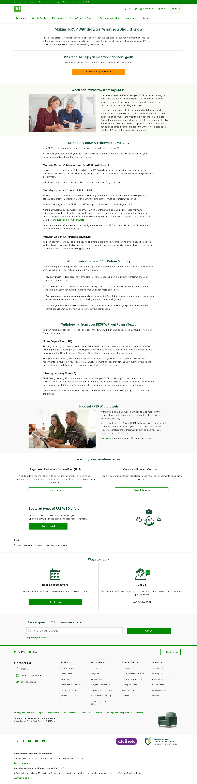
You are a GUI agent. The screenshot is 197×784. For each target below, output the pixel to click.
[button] (124, 9)
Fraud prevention (129, 685)
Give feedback (28, 682)
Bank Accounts (67, 668)
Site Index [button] (141, 713)
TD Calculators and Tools (133, 674)
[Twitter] (17, 741)
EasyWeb (95, 674)
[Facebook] (23, 741)
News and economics (161, 679)
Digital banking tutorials (132, 679)
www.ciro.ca (20, 778)
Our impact (157, 674)
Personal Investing (110, 18)
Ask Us (149, 631)
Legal (40, 713)
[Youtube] (36, 741)
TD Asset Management (70, 2)
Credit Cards (39, 18)
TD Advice (126, 668)
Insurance (131, 18)
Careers (156, 696)
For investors (158, 685)
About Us (85, 713)
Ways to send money (100, 685)
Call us (24, 669)
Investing (55, 2)
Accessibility (54, 713)
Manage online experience (119, 713)
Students (126, 696)
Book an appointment (32, 675)
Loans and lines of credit (71, 685)
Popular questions (36, 638)
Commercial (43, 2)
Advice (146, 18)
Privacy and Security (24, 713)
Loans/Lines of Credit (82, 18)
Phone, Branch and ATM (101, 690)
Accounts (21, 18)
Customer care (159, 690)
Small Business (30, 2)
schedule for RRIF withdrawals (67, 220)
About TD (85, 2)
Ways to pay (96, 679)
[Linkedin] (43, 741)
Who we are (157, 668)
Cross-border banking (101, 696)
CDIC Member (70, 713)
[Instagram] (29, 741)
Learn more (107, 438)
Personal (17, 2)
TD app (94, 668)
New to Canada (129, 690)
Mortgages (58, 18)
